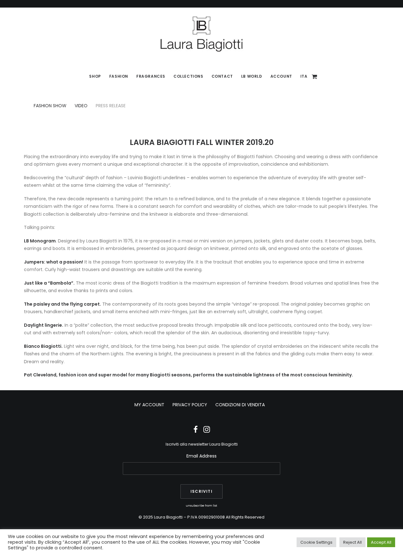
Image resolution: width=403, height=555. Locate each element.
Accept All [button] (381, 542)
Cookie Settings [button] (316, 542)
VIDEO (81, 106)
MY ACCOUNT (149, 405)
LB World (251, 76)
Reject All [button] (352, 542)
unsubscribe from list (201, 505)
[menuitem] (95, 76)
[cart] (315, 76)
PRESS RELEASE (111, 106)
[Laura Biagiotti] (201, 34)
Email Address (201, 456)
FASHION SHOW (50, 106)
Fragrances (150, 76)
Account (281, 76)
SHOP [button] (95, 76)
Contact (222, 76)
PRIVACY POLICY (190, 405)
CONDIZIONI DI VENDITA (240, 405)
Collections (188, 76)
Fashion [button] (118, 76)
